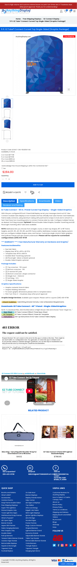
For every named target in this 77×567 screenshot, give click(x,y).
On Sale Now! (30, 492)
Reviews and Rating (13, 205)
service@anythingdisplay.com (41, 474)
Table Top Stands (32, 538)
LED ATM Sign (30, 518)
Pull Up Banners (7, 536)
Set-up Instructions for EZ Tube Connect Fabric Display (35, 317)
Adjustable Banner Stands (35, 536)
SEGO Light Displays (33, 513)
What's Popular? (7, 518)
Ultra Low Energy (32, 508)
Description (9, 201)
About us (56, 502)
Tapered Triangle (32, 548)
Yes (4, 168)
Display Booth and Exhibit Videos (62, 516)
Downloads (44, 201)
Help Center (30, 500)
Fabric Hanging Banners (10, 528)
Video (58, 201)
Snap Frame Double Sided (11, 503)
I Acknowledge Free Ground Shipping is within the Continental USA (24, 166)
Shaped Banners (32, 528)
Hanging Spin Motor (33, 551)
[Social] (39, 193)
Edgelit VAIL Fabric (32, 510)
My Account (57, 519)
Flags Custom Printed (34, 525)
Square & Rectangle (8, 546)
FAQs (54, 527)
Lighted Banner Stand (34, 530)
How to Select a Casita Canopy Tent (61, 498)
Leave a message (67, 564)
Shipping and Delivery (60, 512)
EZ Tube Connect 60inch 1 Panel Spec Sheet (31, 312)
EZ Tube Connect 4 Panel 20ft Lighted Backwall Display (57, 453)
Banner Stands (6, 523)
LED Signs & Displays (33, 503)
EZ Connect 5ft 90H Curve (12, 373)
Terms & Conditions (60, 510)
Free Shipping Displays (9, 505)
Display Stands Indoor (34, 498)
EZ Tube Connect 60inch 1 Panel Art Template (32, 314)
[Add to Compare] (32, 192)
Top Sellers (30, 505)
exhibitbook (29, 373)
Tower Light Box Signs (9, 513)
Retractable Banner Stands (36, 541)
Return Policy (57, 505)
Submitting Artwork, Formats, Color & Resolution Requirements (41, 302)
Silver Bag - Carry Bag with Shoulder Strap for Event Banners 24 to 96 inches (19, 453)
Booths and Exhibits (8, 492)
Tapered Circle (6, 548)
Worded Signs (31, 520)
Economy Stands (32, 533)
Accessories (5, 498)
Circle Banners (31, 543)
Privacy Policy (57, 507)
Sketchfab (41, 373)
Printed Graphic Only (9, 510)
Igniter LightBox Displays (34, 515)
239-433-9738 (8, 474)
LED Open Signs (7, 520)
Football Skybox (7, 551)
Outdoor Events (7, 500)
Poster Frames (31, 523)
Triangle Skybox (31, 546)
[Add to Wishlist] (25, 193)
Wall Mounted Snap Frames (11, 515)
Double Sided (6, 533)
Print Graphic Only (8, 530)
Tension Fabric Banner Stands (12, 538)
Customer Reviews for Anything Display (61, 493)
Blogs (55, 522)
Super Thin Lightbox (8, 508)
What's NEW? (6, 495)
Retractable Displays (9, 543)
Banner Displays (31, 495)
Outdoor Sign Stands (9, 541)
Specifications (27, 201)
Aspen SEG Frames (8, 525)
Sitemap (56, 525)
